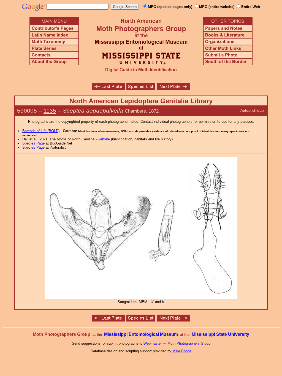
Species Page (33, 143)
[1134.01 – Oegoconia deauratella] (108, 88)
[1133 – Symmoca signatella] (173, 88)
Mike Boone (181, 351)
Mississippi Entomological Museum (141, 334)
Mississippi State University (220, 334)
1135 (50, 110)
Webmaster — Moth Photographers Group (176, 343)
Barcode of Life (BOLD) (40, 131)
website (104, 139)
